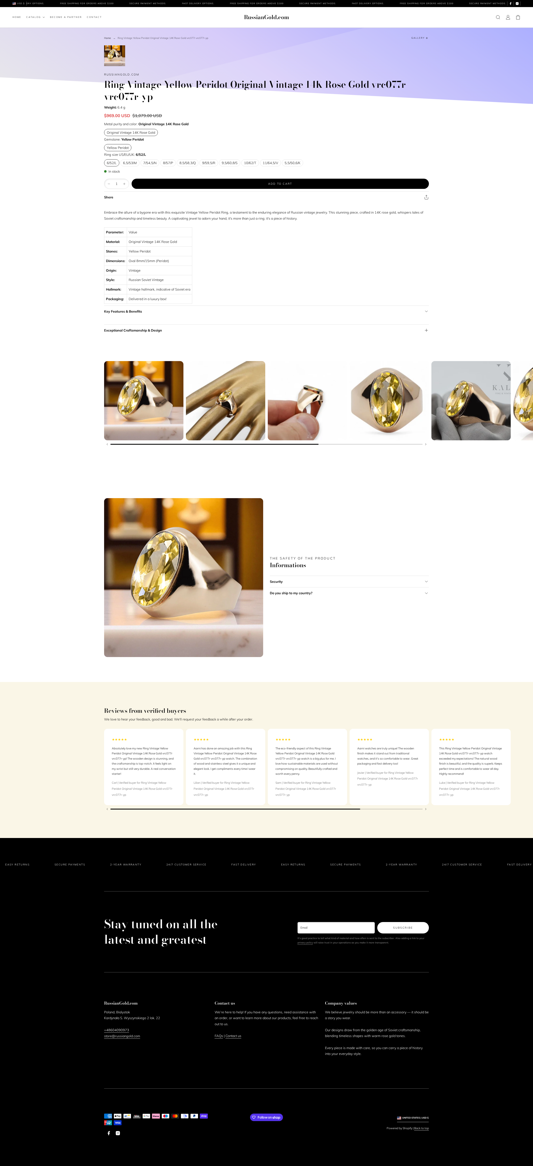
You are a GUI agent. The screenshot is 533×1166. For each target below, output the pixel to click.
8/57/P (168, 163)
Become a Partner (66, 17)
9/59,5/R (208, 163)
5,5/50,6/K (292, 163)
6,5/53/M (130, 163)
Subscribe (403, 927)
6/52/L (112, 163)
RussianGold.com (121, 74)
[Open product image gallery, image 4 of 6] (389, 400)
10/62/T (250, 163)
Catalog (33, 17)
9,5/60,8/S (230, 163)
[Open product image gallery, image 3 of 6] (307, 400)
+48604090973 (116, 1030)
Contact (94, 17)
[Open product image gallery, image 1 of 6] (143, 400)
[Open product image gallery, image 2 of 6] (225, 400)
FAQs (219, 1036)
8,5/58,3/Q (187, 163)
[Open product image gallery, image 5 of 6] (471, 400)
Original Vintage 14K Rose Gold (131, 132)
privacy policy (305, 942)
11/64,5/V (270, 163)
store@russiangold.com (122, 1036)
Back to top (421, 1128)
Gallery (418, 37)
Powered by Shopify (399, 1128)
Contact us (233, 1036)
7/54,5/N (150, 163)
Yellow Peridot (118, 148)
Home (16, 17)
